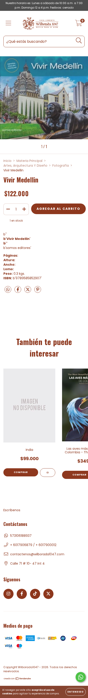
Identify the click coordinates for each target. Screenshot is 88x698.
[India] (47, 472)
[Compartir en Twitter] (28, 291)
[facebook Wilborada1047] (22, 594)
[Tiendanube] (17, 679)
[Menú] (8, 23)
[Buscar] (79, 40)
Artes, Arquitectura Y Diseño (25, 165)
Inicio (7, 161)
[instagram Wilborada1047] (8, 594)
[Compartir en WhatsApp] (8, 290)
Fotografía (60, 165)
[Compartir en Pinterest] (37, 291)
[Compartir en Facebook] (18, 291)
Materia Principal (29, 161)
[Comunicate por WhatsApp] (81, 677)
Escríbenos (11, 510)
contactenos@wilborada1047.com (37, 554)
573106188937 (21, 535)
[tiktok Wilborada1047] (35, 594)
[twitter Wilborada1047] (48, 594)
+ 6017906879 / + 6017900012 (33, 545)
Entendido (75, 691)
